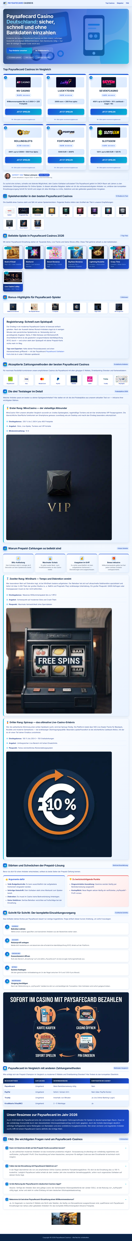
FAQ (127, 3)
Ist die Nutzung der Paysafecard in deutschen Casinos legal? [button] (35, 1184)
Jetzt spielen (23, 112)
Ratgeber (120, 3)
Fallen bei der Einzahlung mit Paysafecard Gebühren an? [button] (33, 1166)
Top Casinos (109, 3)
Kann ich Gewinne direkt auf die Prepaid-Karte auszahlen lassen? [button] (37, 1148)
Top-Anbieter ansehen (19, 50)
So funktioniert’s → (43, 50)
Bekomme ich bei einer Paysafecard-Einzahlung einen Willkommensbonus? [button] (41, 1199)
